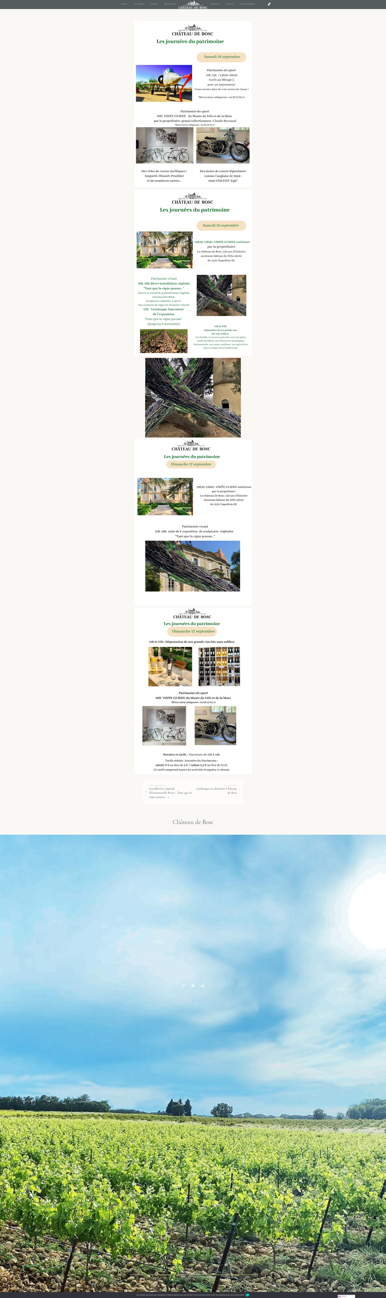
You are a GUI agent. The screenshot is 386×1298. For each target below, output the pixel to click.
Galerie (154, 4)
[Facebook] (193, 985)
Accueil (124, 4)
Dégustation (169, 4)
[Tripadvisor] (202, 985)
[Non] (383, 1296)
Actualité (215, 4)
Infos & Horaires (247, 4)
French (343, 1296)
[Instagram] (183, 985)
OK (247, 1295)
